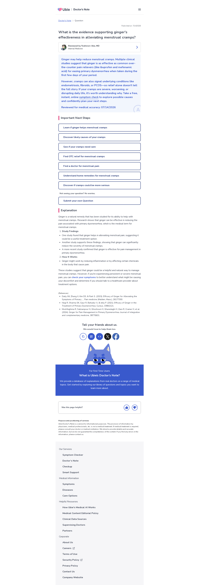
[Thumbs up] (127, 407)
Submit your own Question (78, 200)
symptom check (88, 97)
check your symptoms (84, 277)
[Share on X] (107, 336)
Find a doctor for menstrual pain (81, 166)
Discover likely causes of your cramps (84, 137)
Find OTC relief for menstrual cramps (84, 156)
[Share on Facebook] (115, 336)
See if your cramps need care (79, 146)
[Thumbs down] (135, 407)
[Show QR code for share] (91, 336)
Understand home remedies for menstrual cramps (91, 175)
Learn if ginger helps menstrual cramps (85, 127)
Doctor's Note (64, 20)
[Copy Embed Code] (99, 336)
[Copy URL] (83, 336)
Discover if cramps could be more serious (86, 185)
